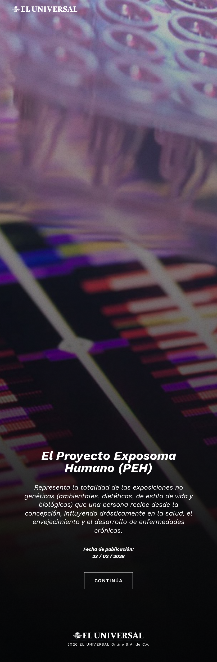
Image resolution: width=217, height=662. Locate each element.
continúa (108, 580)
